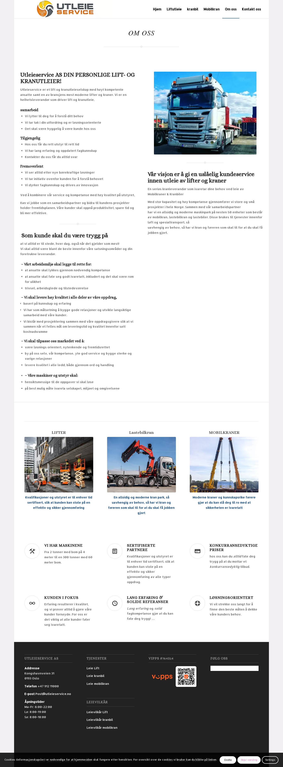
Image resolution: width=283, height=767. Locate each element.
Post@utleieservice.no (53, 694)
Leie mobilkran (98, 684)
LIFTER (59, 432)
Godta (228, 760)
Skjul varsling (249, 760)
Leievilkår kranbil (100, 720)
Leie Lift (93, 668)
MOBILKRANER (224, 432)
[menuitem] (157, 9)
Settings (270, 760)
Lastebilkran (141, 432)
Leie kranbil (95, 676)
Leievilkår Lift (97, 712)
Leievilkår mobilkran (102, 728)
